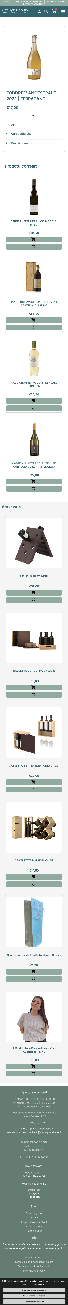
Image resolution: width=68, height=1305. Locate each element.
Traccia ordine (34, 1230)
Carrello (34, 1217)
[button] (46, 11)
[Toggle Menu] (63, 11)
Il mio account (34, 1226)
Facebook (34, 1196)
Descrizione (19, 143)
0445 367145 (37, 1122)
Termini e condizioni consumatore (34, 1261)
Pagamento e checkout (34, 1222)
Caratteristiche (21, 133)
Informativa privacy (34, 1270)
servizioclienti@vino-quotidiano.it (41, 1132)
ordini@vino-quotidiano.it (38, 1128)
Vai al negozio (34, 1213)
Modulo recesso (34, 1257)
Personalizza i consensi (34, 1296)
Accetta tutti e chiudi (34, 1301)
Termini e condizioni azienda (34, 1266)
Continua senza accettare (34, 1290)
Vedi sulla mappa (32, 1183)
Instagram (34, 1193)
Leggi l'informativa (35, 1284)
